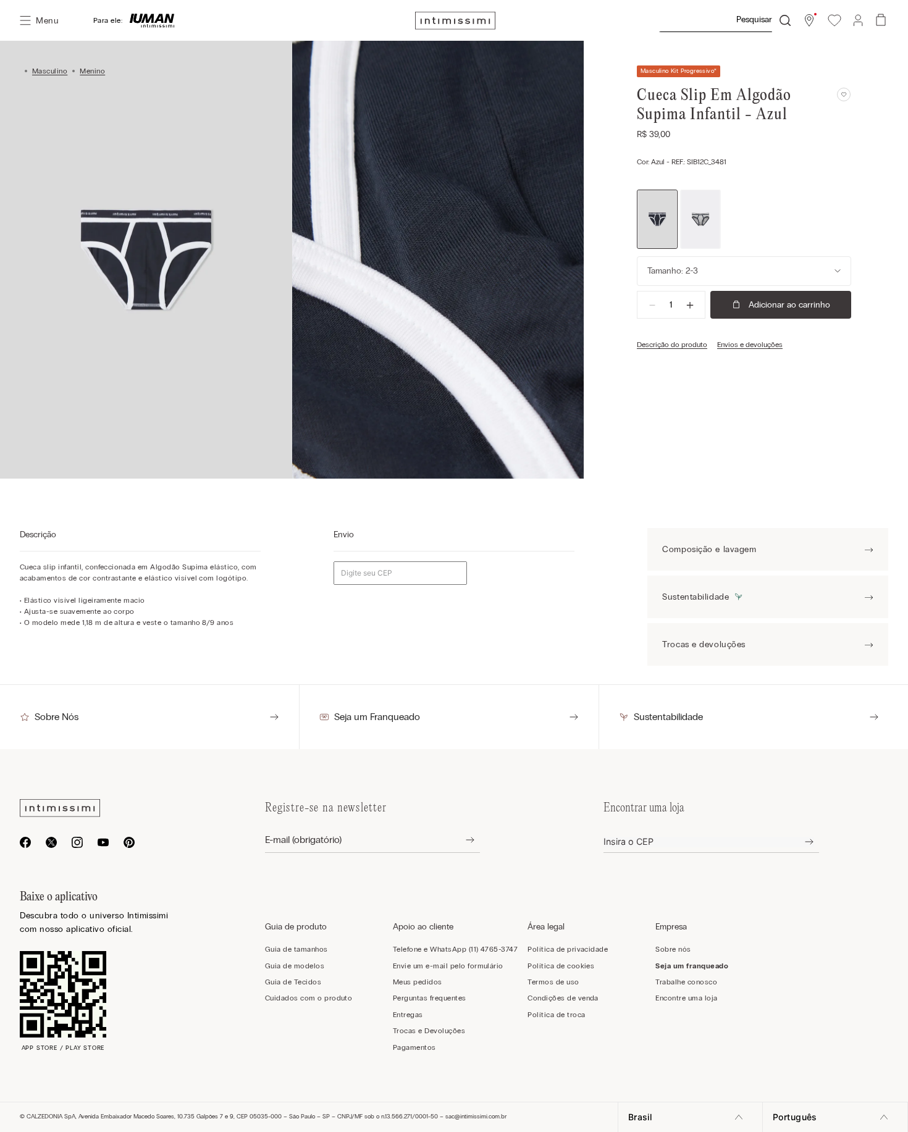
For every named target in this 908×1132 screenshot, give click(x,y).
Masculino (49, 71)
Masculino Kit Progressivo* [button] (679, 71)
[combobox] (724, 20)
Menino (92, 71)
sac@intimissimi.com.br (476, 1116)
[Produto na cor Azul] (657, 219)
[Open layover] (460, 840)
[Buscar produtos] (785, 20)
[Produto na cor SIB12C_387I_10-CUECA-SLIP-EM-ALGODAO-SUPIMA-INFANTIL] (700, 219)
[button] (809, 20)
